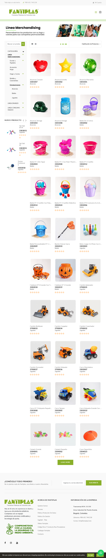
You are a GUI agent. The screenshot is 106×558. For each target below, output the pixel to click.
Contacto (41, 534)
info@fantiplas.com (85, 521)
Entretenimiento (15, 85)
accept (90, 555)
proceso (40, 509)
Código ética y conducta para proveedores (51, 527)
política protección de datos (47, 513)
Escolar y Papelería (13, 62)
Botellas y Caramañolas (14, 79)
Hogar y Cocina (15, 74)
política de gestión (44, 516)
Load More (65, 462)
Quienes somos (43, 506)
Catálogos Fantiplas (44, 530)
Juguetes (14, 98)
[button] (23, 54)
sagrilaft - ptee (42, 520)
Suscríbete (93, 483)
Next (26, 120)
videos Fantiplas (43, 523)
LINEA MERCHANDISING (14, 56)
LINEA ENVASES (13, 103)
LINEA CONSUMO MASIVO (14, 109)
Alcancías (15, 89)
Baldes (14, 93)
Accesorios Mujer (13, 68)
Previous (23, 120)
